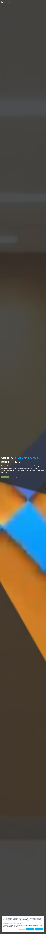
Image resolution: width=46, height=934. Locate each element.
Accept (30, 929)
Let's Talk (5, 477)
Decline (38, 929)
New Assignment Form (17, 477)
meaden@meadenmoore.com (16, 923)
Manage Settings (22, 929)
